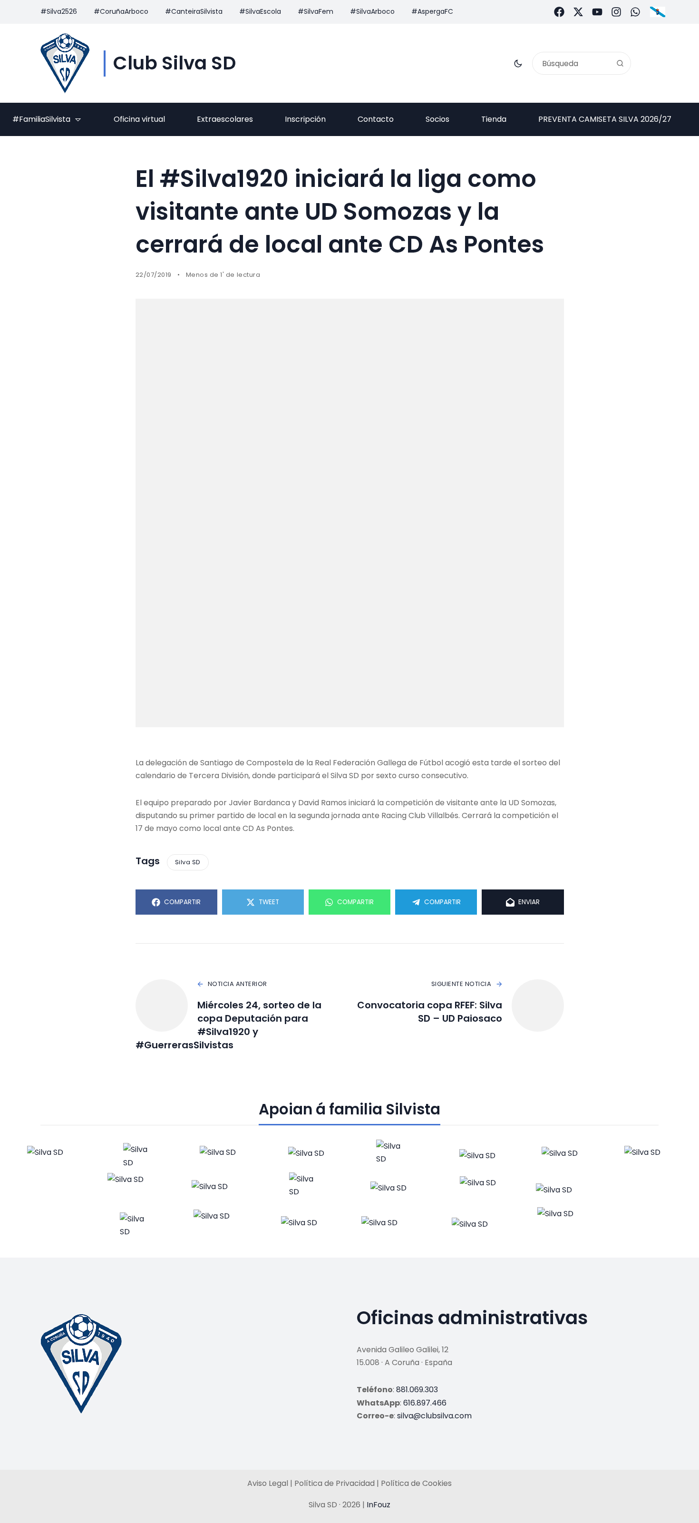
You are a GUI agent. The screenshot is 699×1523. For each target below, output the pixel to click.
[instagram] (616, 12)
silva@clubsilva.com (434, 1415)
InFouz (378, 1504)
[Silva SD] (64, 63)
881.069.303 (417, 1389)
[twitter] (578, 12)
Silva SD (188, 862)
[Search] (620, 63)
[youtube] (597, 12)
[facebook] (559, 12)
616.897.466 (425, 1402)
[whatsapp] (635, 12)
